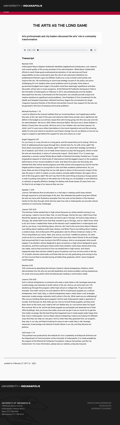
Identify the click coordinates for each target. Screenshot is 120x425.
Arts (34, 363)
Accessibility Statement (101, 408)
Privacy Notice (105, 405)
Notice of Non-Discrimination (99, 403)
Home (6, 12)
